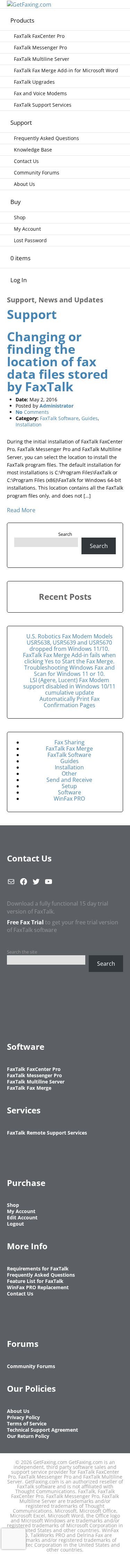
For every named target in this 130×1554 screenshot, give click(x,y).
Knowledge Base (33, 149)
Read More (21, 510)
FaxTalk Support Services (42, 104)
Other (69, 773)
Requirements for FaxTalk (38, 1268)
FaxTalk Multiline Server (41, 59)
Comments (32, 412)
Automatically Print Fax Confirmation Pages (69, 702)
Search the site (22, 952)
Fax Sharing (69, 742)
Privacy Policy (23, 1417)
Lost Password (30, 240)
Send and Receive (69, 780)
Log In (18, 280)
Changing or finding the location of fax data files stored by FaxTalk (57, 361)
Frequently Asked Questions (46, 138)
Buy (15, 202)
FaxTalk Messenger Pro (40, 47)
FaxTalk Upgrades (34, 82)
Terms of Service (26, 1423)
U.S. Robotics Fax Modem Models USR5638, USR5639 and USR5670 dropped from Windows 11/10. (69, 642)
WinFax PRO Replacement (38, 1287)
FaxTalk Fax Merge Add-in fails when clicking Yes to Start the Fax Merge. (69, 658)
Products (22, 20)
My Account (27, 229)
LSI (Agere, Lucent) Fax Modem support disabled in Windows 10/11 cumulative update (69, 686)
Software (69, 792)
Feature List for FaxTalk (35, 1281)
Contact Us (26, 161)
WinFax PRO (69, 798)
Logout (15, 1223)
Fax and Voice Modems (40, 93)
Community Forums (36, 172)
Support (21, 122)
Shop (20, 217)
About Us (24, 184)
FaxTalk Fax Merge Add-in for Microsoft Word (66, 70)
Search (65, 534)
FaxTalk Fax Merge (69, 748)
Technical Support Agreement (42, 1429)
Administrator (56, 405)
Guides (89, 418)
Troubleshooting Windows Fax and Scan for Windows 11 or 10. (69, 671)
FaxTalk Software (59, 418)
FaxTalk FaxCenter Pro (39, 36)
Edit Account (22, 1217)
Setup (69, 786)
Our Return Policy (28, 1436)
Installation (29, 424)
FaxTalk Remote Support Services (47, 1132)
